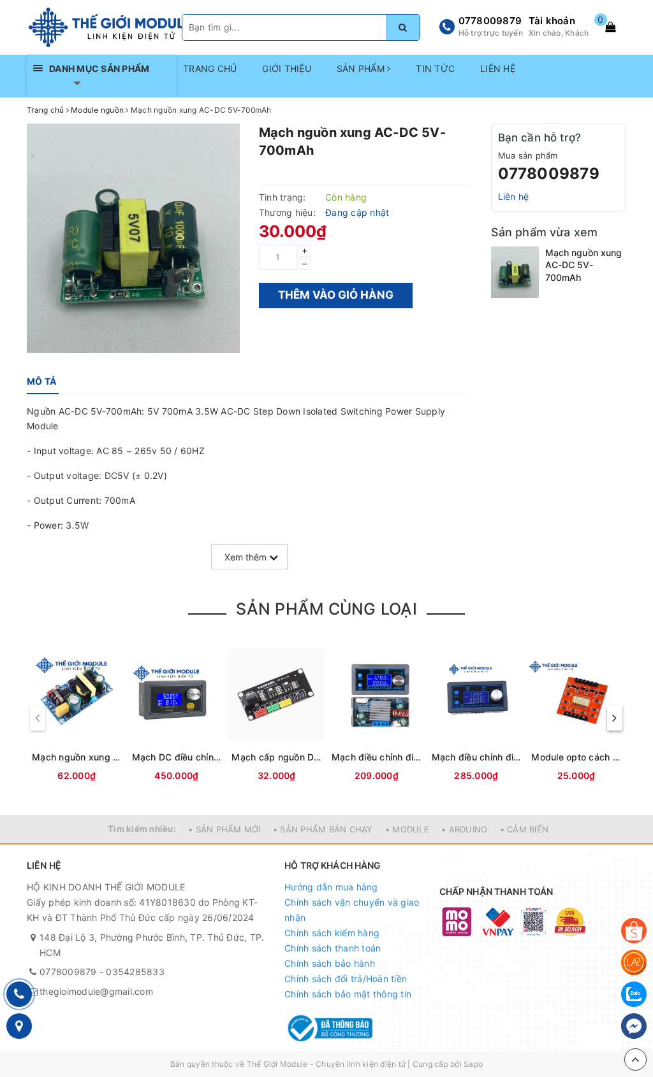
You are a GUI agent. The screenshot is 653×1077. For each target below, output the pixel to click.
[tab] (41, 381)
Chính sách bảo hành (329, 963)
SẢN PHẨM (362, 68)
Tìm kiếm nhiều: (142, 829)
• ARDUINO (464, 829)
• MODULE (407, 829)
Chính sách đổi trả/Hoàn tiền (345, 978)
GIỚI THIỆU (286, 68)
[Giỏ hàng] (610, 26)
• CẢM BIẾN (524, 829)
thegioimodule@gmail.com (96, 991)
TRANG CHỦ (210, 68)
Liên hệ (513, 196)
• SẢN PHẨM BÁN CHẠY (323, 829)
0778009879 (490, 21)
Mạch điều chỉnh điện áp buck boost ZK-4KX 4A (377, 757)
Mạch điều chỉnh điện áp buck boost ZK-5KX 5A (477, 757)
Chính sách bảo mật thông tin (347, 993)
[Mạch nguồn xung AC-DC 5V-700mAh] (515, 272)
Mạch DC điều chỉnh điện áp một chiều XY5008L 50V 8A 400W (177, 757)
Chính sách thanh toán (332, 948)
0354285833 (135, 971)
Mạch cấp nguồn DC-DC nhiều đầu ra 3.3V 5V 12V (276, 757)
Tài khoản (552, 21)
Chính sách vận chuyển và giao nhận (351, 910)
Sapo (473, 1064)
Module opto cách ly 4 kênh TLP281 (576, 757)
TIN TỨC (435, 68)
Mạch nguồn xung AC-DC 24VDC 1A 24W (77, 757)
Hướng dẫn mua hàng (331, 886)
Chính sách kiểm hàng (331, 932)
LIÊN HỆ (497, 68)
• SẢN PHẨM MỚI (224, 829)
